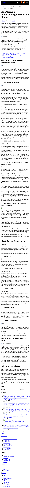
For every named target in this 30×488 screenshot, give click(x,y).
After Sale (5, 458)
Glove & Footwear (7, 445)
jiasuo (3, 21)
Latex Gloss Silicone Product (10, 439)
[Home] (4, 3)
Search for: (3, 389)
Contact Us (6, 470)
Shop (4, 476)
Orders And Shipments (8, 456)
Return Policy (6, 459)
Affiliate (5, 462)
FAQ (4, 455)
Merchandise (6, 449)
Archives (9, 7)
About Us (5, 469)
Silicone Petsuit (7, 444)
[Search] (14, 2)
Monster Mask (6, 441)
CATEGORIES (4, 436)
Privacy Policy (6, 460)
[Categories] (26, 2)
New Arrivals (6, 447)
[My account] (17, 2)
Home (4, 7)
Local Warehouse (7, 448)
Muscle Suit (6, 440)
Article (13, 21)
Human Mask (6, 443)
